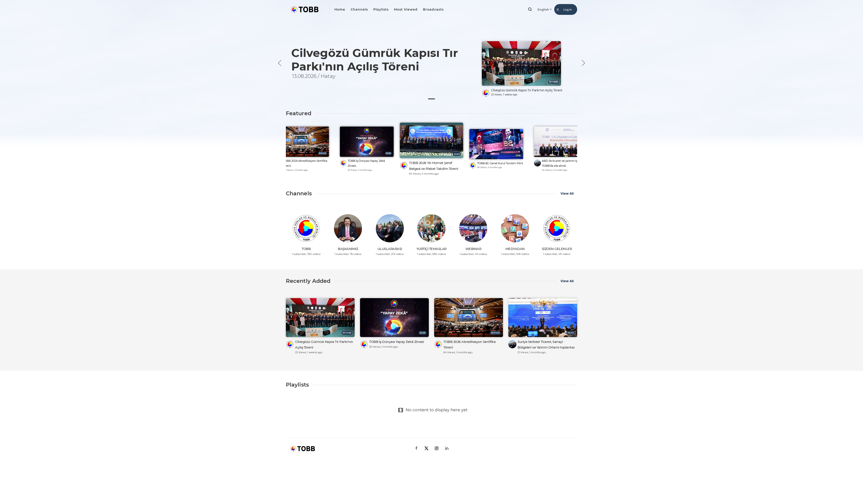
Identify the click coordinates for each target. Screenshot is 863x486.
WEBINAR (473, 249)
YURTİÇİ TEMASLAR (431, 249)
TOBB (306, 249)
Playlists (381, 9)
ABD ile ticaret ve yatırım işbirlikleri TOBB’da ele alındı (565, 163)
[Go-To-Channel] (486, 93)
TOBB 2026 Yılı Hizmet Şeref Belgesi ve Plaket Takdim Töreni (433, 166)
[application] (431, 53)
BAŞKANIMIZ (348, 249)
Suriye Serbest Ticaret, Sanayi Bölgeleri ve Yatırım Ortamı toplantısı (546, 344)
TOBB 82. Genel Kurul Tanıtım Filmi (500, 163)
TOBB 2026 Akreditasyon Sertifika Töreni (305, 163)
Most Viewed (406, 9)
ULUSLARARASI (390, 249)
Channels (359, 9)
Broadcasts (433, 9)
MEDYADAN (515, 249)
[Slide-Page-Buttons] (431, 98)
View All (567, 193)
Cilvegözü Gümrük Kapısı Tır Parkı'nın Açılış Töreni (526, 90)
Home (339, 9)
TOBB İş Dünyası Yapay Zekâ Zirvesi (366, 163)
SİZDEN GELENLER (557, 249)
